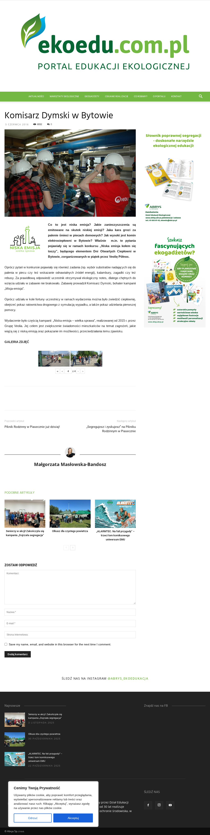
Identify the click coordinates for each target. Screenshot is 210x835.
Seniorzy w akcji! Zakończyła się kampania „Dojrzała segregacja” (45, 716)
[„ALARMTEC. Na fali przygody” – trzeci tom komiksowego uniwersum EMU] (115, 514)
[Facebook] (148, 805)
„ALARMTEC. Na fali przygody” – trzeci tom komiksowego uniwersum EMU (115, 535)
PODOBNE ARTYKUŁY (19, 493)
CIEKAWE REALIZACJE (116, 97)
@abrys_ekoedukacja (128, 678)
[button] (200, 97)
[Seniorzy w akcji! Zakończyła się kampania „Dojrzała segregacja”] (25, 514)
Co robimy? (140, 97)
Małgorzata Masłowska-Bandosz (70, 464)
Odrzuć (33, 818)
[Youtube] (170, 805)
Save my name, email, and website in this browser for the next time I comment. (60, 644)
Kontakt (176, 97)
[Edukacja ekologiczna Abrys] (105, 46)
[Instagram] (159, 805)
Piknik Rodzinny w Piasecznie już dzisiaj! (32, 427)
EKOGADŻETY (92, 97)
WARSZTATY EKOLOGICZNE (64, 97)
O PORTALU (159, 97)
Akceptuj (73, 818)
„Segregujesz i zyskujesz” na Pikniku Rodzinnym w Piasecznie (111, 429)
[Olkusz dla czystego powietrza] (70, 514)
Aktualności (36, 97)
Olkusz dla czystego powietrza (70, 531)
